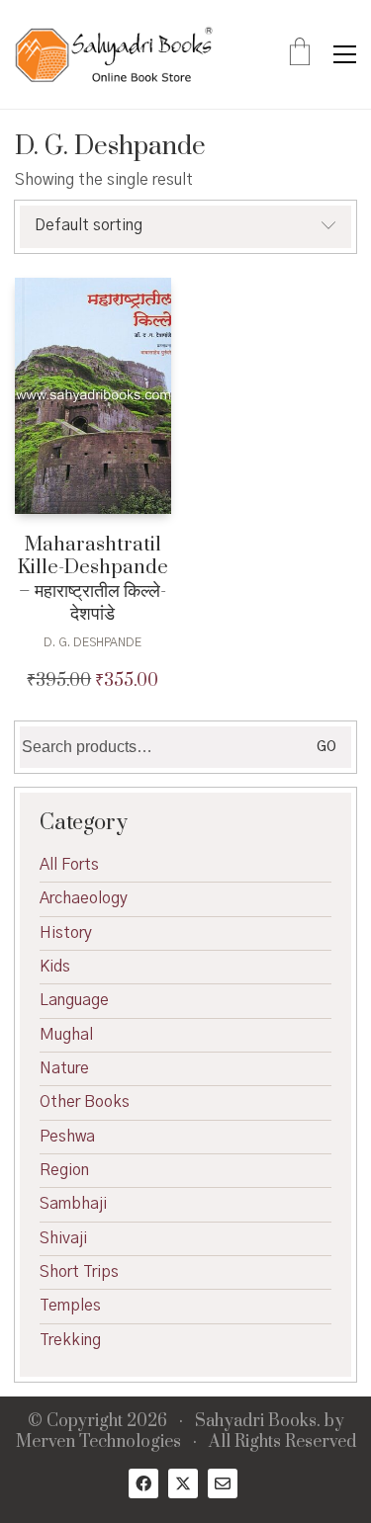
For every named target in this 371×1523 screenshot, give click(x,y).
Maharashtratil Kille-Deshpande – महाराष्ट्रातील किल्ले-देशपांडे (93, 580)
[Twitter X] (183, 1483)
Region (64, 1170)
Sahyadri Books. (258, 1421)
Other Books (85, 1102)
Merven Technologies (98, 1442)
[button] (344, 54)
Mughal (66, 1035)
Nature (64, 1068)
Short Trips (79, 1272)
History (66, 933)
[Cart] (300, 54)
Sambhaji (73, 1204)
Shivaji (63, 1238)
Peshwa (67, 1136)
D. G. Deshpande (92, 642)
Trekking (70, 1340)
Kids (55, 966)
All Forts (69, 865)
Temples (70, 1305)
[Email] (222, 1483)
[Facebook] (143, 1483)
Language (74, 1000)
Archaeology (84, 898)
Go (326, 747)
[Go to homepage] (114, 54)
